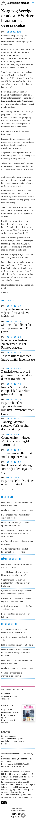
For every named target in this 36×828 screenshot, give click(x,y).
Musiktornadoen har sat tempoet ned (17, 510)
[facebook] (2, 802)
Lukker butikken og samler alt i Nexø (17, 645)
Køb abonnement (8, 736)
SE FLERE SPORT (8, 489)
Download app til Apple (8, 716)
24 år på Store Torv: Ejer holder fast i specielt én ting (17, 608)
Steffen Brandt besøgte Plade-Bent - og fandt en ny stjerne (16, 524)
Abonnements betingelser (11, 738)
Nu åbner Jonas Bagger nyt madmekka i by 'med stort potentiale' (17, 600)
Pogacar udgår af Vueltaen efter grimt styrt (18, 483)
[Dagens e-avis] (28, 712)
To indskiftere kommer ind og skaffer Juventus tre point (18, 360)
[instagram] (5, 802)
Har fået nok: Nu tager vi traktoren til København (17, 543)
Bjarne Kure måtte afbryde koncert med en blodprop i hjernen (16, 592)
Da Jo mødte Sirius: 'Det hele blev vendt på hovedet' (15, 516)
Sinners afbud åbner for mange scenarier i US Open (16, 329)
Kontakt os (5, 693)
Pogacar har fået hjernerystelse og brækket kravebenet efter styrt (17, 408)
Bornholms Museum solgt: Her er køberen (15, 615)
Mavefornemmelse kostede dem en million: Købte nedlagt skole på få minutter (16, 653)
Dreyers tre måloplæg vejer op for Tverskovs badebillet (15, 313)
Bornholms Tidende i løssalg (12, 741)
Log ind (3, 4)
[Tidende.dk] (18, 3)
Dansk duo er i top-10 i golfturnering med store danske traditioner (16, 375)
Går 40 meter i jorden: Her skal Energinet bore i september (14, 550)
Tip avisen (5, 699)
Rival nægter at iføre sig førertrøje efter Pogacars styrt (16, 469)
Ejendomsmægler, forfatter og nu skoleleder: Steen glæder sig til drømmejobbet (16, 533)
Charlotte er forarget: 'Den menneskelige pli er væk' (12, 674)
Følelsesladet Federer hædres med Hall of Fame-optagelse (14, 344)
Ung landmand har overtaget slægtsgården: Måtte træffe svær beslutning (15, 583)
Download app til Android (8, 721)
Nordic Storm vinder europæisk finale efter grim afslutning (15, 391)
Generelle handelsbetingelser (13, 794)
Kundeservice (6, 744)
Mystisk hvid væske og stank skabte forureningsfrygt (16, 566)
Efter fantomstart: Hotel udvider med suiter (17, 639)
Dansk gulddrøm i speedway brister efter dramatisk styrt (15, 426)
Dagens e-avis (6, 710)
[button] (33, 3)
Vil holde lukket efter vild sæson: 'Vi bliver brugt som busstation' (16, 574)
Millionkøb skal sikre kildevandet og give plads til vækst (16, 504)
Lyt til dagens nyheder (10, 712)
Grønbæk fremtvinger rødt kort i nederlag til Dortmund (15, 441)
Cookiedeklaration (25, 797)
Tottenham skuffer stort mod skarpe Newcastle (16, 455)
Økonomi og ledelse (9, 696)
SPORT (3, 32)
